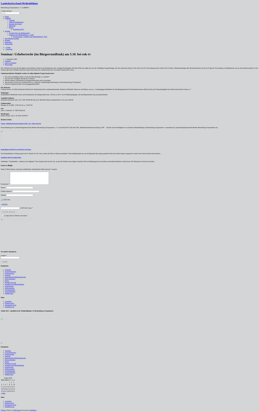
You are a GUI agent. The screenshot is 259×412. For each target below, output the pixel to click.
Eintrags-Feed (9, 303)
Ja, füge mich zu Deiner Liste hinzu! (15, 215)
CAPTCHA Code (25, 208)
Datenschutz (9, 44)
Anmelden (8, 301)
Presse (7, 281)
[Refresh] (4, 204)
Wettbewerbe (9, 293)
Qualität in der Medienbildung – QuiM (21, 35)
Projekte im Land (10, 282)
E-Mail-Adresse (6, 191)
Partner (11, 27)
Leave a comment (10, 63)
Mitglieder (12, 26)
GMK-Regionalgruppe (16, 22)
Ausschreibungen (10, 271)
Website (3, 195)
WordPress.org (9, 307)
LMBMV (8, 18)
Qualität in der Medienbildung (14, 284)
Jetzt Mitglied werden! (12, 38)
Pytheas (3, 410)
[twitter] (8, 47)
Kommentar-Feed (10, 305)
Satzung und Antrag (15, 24)
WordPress (33, 410)
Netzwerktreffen (10, 279)
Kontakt (7, 40)
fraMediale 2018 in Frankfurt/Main (11, 157)
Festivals (7, 275)
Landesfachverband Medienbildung (19, 3)
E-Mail (3, 255)
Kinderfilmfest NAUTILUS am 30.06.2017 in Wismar (16, 149)
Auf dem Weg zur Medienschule (19, 33)
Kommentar (5, 184)
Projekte (7, 31)
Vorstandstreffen (10, 292)
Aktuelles (8, 61)
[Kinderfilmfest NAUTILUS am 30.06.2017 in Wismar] (25, 145)
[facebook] (8, 49)
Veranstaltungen (10, 290)
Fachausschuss (9, 273)
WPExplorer (17, 410)
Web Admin (9, 65)
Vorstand (12, 20)
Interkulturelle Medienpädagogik (15, 277)
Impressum (8, 42)
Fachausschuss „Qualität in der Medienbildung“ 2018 (30, 37)
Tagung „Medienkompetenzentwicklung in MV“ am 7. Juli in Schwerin (21, 123)
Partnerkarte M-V (18, 29)
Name (3, 187)
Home (7, 17)
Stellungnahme (9, 288)
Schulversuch (9, 286)
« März (3, 393)
